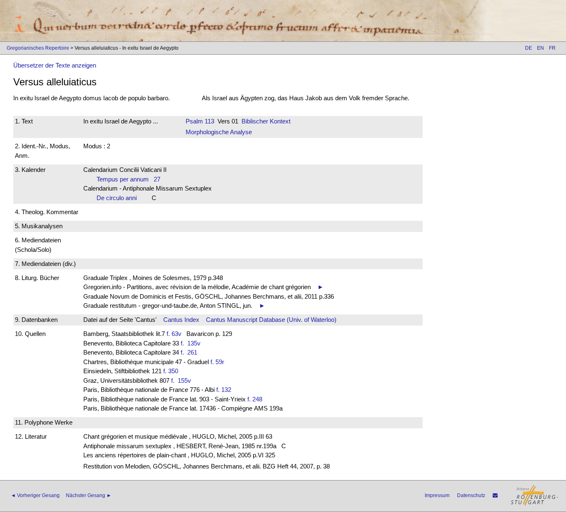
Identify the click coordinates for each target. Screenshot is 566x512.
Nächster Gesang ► (88, 495)
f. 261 (191, 352)
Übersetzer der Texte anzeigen (54, 65)
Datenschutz (471, 495)
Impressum (437, 495)
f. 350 (170, 370)
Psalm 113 (200, 121)
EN (540, 48)
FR (552, 48)
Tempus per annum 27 (128, 179)
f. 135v (192, 343)
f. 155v (182, 380)
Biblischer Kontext (266, 121)
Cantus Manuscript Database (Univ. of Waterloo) (271, 319)
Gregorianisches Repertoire (38, 48)
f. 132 (223, 389)
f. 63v (174, 333)
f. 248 (254, 399)
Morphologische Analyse (219, 131)
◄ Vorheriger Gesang (35, 495)
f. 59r (217, 361)
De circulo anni (119, 197)
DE (528, 48)
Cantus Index (181, 319)
